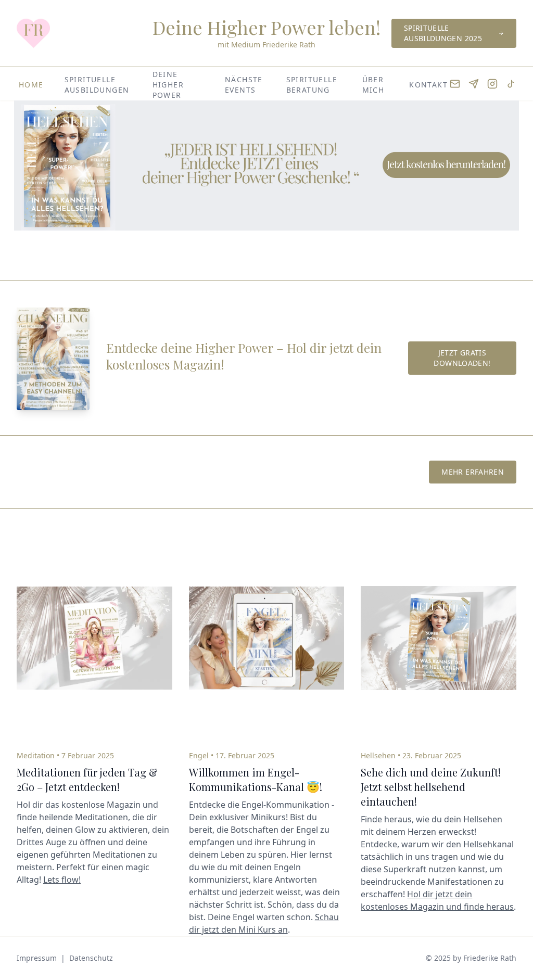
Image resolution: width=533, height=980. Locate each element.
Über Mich (373, 84)
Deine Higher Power (168, 84)
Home (31, 85)
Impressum (37, 958)
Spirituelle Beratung (311, 84)
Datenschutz (91, 958)
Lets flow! (62, 879)
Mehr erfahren (472, 472)
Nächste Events (244, 84)
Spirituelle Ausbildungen (97, 84)
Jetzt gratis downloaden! (462, 358)
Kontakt (428, 85)
